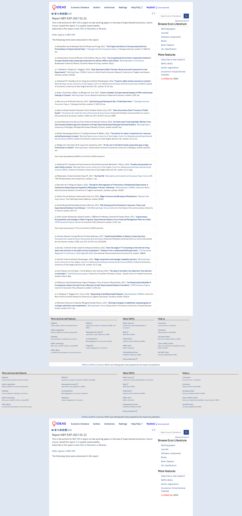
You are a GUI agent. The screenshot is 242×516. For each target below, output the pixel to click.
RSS (82, 29)
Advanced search (182, 21)
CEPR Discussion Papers (64, 222)
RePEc (93, 365)
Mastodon (91, 29)
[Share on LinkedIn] (66, 14)
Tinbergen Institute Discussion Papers (101, 49)
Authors (96, 7)
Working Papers (143, 125)
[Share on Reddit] (63, 14)
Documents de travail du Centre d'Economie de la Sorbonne (86, 113)
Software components (171, 37)
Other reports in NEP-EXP (63, 35)
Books (164, 41)
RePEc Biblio (167, 63)
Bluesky (102, 29)
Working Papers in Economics (132, 61)
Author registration (169, 67)
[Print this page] (71, 14)
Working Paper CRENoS (76, 72)
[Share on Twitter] (58, 14)
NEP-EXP (76, 23)
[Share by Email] (68, 14)
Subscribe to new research (173, 59)
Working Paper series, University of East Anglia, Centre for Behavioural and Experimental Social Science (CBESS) (100, 84)
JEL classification (168, 49)
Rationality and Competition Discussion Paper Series (126, 176)
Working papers (168, 29)
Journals (165, 33)
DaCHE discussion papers (78, 274)
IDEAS (84, 365)
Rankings (123, 7)
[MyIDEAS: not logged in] (153, 13)
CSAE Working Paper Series (98, 208)
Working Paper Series (81, 95)
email (76, 29)
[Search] (186, 16)
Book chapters (167, 45)
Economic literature (80, 7)
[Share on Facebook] (61, 14)
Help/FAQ (136, 7)
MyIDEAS (158, 7)
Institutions (109, 7)
